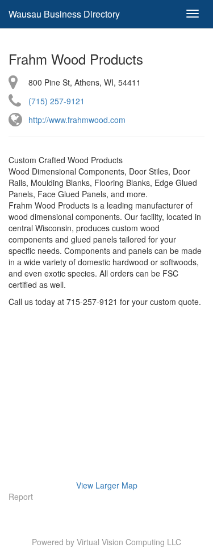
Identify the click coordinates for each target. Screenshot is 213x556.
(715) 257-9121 (56, 101)
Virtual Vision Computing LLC (129, 541)
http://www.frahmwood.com (77, 119)
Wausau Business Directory (64, 13)
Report (21, 496)
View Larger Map (106, 485)
